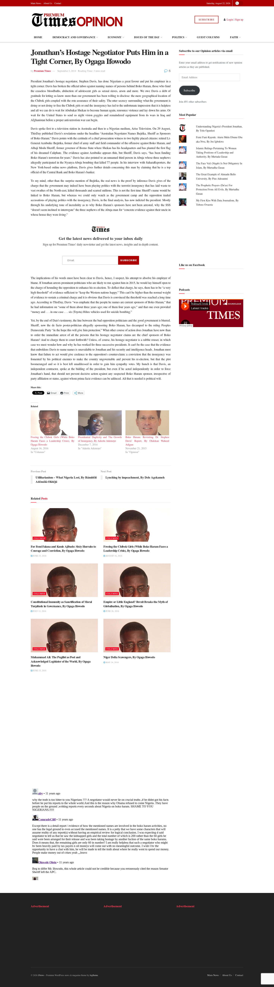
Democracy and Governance (74, 37)
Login (230, 19)
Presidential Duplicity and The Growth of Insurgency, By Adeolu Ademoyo (100, 439)
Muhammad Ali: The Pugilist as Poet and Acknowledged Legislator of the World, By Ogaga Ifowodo (60, 661)
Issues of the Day (147, 37)
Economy (115, 37)
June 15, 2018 (39, 555)
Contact (57, 3)
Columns (39, 538)
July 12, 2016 (39, 611)
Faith (234, 37)
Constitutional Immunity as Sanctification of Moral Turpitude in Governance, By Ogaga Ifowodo (61, 604)
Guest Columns (208, 37)
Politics (178, 37)
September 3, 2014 (66, 70)
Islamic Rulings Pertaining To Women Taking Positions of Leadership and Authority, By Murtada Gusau (216, 152)
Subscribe (207, 19)
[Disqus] (101, 732)
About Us (47, 3)
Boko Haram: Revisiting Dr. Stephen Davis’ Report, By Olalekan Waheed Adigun (147, 440)
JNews (41, 975)
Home (38, 37)
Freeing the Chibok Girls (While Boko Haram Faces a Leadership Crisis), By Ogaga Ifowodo (52, 440)
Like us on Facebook (192, 265)
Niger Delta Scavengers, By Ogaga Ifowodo (129, 657)
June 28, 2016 (112, 611)
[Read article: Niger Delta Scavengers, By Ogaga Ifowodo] (137, 635)
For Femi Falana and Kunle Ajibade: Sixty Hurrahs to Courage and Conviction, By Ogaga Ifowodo (63, 548)
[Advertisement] (211, 234)
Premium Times (42, 70)
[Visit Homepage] (77, 19)
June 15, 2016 (39, 670)
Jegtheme (94, 975)
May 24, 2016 (112, 662)
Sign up (239, 19)
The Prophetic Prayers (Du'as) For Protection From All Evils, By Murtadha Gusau (217, 189)
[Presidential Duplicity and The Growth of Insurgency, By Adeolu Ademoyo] (100, 422)
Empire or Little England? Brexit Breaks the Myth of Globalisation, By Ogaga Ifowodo (135, 604)
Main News (36, 3)
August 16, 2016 (113, 555)
